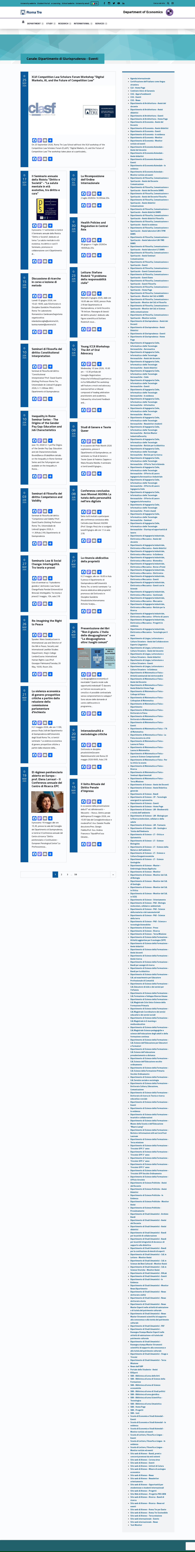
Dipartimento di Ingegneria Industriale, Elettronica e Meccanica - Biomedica (147, 559)
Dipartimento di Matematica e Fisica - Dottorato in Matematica (147, 718)
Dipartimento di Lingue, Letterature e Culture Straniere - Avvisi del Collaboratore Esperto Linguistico (149, 641)
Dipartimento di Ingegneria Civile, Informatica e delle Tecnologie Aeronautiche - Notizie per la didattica (147, 442)
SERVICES (99, 23)
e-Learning (55, 3)
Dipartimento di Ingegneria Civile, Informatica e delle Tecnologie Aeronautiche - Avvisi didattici (145, 364)
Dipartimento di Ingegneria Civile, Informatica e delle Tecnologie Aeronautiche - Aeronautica (145, 346)
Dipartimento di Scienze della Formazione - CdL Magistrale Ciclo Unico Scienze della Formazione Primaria (149, 1002)
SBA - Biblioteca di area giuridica (144, 1394)
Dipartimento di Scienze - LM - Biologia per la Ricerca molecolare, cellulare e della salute (149, 818)
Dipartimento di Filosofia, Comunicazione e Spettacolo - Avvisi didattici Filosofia (149, 217)
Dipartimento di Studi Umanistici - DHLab (148, 1273)
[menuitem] (23, 23)
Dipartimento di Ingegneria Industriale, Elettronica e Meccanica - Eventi (147, 578)
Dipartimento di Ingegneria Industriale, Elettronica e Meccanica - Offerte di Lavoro (149, 615)
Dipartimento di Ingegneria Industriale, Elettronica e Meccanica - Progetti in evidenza (147, 622)
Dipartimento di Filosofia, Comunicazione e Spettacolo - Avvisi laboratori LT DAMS (149, 248)
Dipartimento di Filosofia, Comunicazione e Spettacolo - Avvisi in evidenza (149, 223)
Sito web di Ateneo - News (142, 1475)
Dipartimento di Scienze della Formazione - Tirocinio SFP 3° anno (149, 1153)
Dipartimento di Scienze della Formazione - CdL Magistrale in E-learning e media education (149, 1021)
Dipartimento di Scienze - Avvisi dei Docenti (149, 784)
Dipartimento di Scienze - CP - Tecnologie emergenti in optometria (148, 799)
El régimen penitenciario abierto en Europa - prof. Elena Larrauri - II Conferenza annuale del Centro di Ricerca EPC (47, 779)
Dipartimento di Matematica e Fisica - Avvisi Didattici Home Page (147, 687)
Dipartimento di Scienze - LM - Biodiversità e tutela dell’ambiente (149, 811)
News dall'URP (136, 1366)
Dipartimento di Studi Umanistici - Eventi (148, 1276)
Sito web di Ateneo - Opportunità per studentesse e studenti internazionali (147, 1486)
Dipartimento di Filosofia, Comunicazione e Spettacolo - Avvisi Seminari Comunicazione (149, 255)
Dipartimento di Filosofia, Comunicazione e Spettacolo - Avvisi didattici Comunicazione (149, 202)
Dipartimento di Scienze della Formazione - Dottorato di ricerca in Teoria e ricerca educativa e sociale (149, 1095)
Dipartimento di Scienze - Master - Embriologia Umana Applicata (145, 867)
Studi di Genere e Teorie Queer (96, 429)
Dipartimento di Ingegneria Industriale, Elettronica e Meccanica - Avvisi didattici (148, 547)
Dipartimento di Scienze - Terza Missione (148, 934)
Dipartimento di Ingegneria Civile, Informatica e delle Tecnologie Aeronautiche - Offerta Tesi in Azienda (147, 461)
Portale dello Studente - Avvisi (144, 1369)
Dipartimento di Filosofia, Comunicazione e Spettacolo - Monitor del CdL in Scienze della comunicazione (149, 308)
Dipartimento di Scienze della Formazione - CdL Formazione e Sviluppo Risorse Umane (149, 995)
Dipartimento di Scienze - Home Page (146, 806)
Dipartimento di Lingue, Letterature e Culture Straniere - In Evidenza (147, 668)
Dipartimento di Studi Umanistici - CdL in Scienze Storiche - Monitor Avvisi (148, 1268)
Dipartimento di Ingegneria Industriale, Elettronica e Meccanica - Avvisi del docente (147, 538)
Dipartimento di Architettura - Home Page (149, 119)
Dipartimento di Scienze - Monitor (145, 871)
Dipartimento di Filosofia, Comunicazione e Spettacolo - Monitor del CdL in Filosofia (149, 301)
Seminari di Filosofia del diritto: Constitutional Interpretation (47, 352)
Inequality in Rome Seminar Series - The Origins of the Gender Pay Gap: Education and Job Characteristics (47, 423)
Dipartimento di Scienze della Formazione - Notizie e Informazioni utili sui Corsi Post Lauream (149, 1133)
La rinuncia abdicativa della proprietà (95, 559)
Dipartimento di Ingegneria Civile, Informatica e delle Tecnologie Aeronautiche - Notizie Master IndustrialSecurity (145, 431)
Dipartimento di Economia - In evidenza (147, 134)
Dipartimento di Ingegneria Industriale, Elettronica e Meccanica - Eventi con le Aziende (147, 585)
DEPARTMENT (34, 23)
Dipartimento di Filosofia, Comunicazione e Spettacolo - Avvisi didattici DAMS (149, 211)
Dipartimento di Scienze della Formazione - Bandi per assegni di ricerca (149, 963)
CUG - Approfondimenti (140, 94)
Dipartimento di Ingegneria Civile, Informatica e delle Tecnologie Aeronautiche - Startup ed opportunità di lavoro (148, 528)
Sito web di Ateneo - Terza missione (146, 1515)
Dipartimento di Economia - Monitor (146, 137)
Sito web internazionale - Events (144, 1518)
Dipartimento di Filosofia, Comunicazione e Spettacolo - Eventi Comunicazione (149, 270)
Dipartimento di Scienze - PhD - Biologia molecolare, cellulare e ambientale (148, 904)
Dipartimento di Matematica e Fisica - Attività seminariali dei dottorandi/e (147, 674)
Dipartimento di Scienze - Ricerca (145, 930)
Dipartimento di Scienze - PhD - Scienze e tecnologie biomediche (148, 923)
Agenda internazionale (140, 78)
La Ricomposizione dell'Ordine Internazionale (92, 179)
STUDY (49, 23)
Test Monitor (136, 1525)
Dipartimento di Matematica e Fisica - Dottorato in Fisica (147, 712)
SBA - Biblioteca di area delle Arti (145, 1375)
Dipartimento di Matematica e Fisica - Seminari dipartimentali (147, 774)
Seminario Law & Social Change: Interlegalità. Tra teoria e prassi (46, 564)
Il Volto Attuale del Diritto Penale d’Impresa (93, 787)
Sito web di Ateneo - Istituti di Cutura (147, 1466)
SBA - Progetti (136, 1410)
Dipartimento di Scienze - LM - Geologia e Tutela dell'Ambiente (148, 830)
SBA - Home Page (138, 1406)
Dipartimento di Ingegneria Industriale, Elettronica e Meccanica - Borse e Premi (147, 565)
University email (82, 3)
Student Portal (43, 3)
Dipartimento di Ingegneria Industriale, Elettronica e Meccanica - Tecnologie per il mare (149, 632)
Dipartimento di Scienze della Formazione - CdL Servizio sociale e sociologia (149, 1079)
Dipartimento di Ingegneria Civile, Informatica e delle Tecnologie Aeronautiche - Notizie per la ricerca (146, 451)
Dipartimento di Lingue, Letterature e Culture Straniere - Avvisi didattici (147, 655)
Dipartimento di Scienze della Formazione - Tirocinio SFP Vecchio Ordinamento (149, 1172)
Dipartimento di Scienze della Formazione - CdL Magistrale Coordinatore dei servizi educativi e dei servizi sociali (149, 1011)
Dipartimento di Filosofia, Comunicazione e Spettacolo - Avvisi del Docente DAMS (149, 189)
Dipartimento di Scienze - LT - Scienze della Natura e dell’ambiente (149, 848)
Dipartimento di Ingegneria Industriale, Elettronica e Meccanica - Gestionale (147, 593)
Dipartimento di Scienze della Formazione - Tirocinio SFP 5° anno (149, 1166)
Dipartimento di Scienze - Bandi (144, 794)
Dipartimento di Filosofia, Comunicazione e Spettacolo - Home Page (149, 288)
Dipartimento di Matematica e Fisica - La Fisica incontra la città (148, 736)
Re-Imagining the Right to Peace (47, 622)
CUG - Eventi (135, 97)
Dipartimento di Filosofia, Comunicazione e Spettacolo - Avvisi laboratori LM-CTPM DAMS (149, 230)
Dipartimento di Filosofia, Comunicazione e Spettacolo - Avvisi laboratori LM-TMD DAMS (149, 240)
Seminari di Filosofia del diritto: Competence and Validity (47, 497)
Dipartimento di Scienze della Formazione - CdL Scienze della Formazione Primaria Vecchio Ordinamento (149, 1071)
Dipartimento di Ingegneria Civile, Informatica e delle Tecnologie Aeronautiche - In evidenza (145, 392)
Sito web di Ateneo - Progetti (143, 1490)
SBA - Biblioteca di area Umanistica (145, 1403)
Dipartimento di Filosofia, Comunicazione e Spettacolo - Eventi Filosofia (149, 282)
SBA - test (134, 1413)
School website (68, 3)
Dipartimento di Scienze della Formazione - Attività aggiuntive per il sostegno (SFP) (149, 939)
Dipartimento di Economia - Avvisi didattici (149, 128)
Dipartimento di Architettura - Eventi (146, 115)
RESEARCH (63, 23)
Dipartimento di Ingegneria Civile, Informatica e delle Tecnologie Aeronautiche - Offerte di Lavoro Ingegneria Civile (145, 484)
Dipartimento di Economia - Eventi (145, 131)
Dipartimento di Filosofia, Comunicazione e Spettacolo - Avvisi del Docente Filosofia (149, 195)
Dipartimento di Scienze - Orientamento (148, 899)
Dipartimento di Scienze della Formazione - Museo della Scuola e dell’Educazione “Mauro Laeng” (149, 1123)
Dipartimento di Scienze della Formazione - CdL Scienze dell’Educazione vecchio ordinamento (149, 1061)
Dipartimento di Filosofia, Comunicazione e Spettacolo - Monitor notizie (149, 316)
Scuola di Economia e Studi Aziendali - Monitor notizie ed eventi (147, 1430)
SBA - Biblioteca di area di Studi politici (147, 1391)
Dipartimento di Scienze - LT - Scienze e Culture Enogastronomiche (147, 855)
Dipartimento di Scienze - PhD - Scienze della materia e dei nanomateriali (147, 911)
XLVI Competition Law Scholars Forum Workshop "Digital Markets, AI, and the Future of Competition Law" (68, 79)
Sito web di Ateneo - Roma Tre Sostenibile (149, 1512)
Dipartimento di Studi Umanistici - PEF (147, 1326)
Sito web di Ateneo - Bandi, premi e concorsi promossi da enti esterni (145, 1455)
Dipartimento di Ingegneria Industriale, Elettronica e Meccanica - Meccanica (147, 599)
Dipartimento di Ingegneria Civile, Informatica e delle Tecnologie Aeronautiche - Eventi (145, 383)
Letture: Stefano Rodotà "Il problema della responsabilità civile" (94, 277)
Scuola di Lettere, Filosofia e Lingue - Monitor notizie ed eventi (146, 1449)
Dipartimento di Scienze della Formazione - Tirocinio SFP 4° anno (149, 1160)
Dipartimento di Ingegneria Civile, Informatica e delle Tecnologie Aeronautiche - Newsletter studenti (146, 420)
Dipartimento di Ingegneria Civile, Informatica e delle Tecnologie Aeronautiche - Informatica (145, 402)
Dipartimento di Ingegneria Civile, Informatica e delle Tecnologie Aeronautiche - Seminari (145, 517)
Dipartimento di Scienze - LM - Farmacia (147, 825)
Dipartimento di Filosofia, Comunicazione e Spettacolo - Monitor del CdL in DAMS (149, 295)
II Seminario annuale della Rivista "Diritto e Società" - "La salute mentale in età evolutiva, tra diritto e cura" (46, 185)
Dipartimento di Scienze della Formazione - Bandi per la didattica (149, 970)
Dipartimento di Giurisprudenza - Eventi (147, 333)
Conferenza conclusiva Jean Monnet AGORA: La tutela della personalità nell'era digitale (96, 495)
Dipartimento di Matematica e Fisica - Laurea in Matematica (147, 749)
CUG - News (135, 100)
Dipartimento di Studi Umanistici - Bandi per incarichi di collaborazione (148, 1234)
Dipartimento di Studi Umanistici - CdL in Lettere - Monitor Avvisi (148, 1256)
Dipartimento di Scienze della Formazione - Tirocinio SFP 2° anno (149, 1147)
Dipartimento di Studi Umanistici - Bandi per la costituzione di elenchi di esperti (148, 1250)
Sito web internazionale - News (144, 1522)
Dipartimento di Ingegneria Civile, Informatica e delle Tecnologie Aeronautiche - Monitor (145, 411)
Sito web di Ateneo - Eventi (142, 1462)
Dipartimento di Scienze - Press (144, 927)
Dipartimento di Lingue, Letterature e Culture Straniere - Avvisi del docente (147, 649)
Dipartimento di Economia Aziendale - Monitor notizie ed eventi (147, 173)
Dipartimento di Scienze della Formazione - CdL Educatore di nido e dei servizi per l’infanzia (149, 986)
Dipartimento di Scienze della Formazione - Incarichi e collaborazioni (149, 1116)
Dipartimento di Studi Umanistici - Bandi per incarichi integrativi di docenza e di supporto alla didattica (148, 1242)
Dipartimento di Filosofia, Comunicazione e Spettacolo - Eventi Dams (149, 276)
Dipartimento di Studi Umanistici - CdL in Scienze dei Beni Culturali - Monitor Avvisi (148, 1262)
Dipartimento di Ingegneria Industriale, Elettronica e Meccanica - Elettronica (147, 572)
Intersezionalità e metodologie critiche (94, 732)
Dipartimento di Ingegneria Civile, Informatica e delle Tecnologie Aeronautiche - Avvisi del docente (145, 355)
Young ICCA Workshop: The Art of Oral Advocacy (95, 350)
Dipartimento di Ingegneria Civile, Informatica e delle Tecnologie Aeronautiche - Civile (145, 374)
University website (28, 3)
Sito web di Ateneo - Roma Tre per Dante (148, 1509)
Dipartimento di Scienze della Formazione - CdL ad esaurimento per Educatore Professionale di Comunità (149, 977)
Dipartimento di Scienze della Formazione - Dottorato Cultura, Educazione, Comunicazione (149, 1086)
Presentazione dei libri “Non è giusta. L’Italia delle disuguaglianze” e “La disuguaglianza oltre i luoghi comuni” (96, 635)
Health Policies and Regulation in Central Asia (94, 226)
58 (75, 874)
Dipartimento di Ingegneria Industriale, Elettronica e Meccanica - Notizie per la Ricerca (147, 607)
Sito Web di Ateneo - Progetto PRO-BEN (148, 1494)
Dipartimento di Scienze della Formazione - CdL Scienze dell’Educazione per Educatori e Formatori (149, 1043)
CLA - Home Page (137, 87)
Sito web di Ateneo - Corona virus (145, 1459)
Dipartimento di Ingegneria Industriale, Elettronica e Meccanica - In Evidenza (147, 553)
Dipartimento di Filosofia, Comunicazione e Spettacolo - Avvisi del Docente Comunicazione (149, 181)
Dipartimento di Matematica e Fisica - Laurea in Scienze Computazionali (147, 755)
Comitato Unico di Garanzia (142, 90)
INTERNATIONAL (82, 23)
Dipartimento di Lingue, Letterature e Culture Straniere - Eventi (147, 662)
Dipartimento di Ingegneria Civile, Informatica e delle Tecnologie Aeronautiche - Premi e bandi (145, 507)
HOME (23, 23)
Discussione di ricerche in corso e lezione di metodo (46, 282)
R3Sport (134, 1372)
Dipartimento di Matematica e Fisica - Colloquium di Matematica (147, 699)
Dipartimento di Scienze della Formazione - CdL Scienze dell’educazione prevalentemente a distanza (149, 1052)
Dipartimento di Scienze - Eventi (144, 803)
